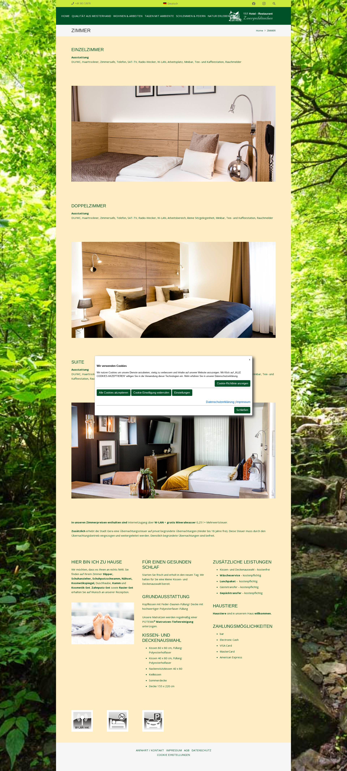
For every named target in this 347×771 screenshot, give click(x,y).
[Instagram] (264, 3)
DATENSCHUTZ (201, 750)
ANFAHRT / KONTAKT (150, 750)
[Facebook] (253, 3)
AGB (186, 750)
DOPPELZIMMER (88, 205)
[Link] (250, 15)
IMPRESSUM (174, 750)
